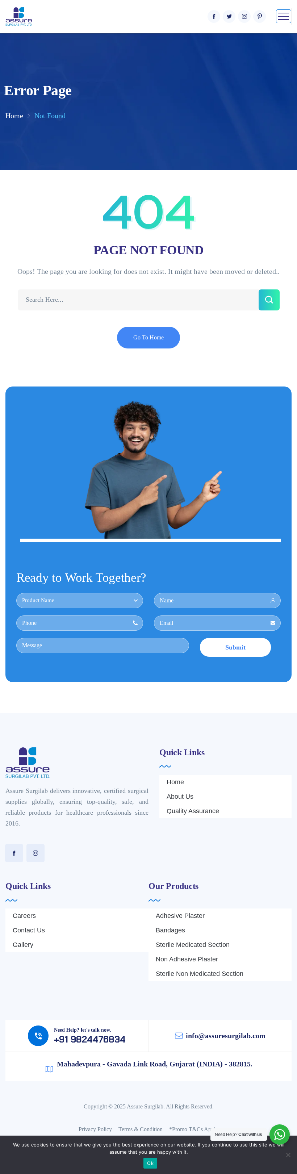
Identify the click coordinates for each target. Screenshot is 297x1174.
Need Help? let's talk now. (82, 1030)
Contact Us (29, 930)
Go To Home (148, 337)
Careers (24, 915)
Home (14, 116)
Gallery (23, 944)
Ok (150, 1163)
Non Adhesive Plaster (187, 959)
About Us (180, 796)
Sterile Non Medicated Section (199, 973)
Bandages (170, 930)
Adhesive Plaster (180, 915)
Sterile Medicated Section (193, 944)
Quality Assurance (193, 811)
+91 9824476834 (90, 1039)
